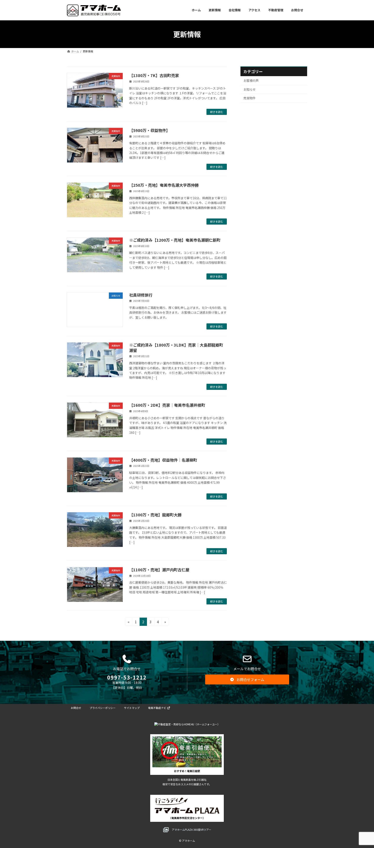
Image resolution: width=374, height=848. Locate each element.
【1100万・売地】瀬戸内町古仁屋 (159, 569)
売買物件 (249, 98)
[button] (247, 679)
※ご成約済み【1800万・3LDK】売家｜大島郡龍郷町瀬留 (176, 347)
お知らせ (249, 89)
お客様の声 (251, 80)
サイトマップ (132, 708)
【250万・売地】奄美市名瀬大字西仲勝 (164, 185)
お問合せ (76, 708)
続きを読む (216, 112)
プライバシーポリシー (103, 708)
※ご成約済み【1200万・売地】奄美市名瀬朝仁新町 (175, 240)
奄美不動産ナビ (157, 708)
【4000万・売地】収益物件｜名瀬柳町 (163, 460)
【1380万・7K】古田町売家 (154, 75)
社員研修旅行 (141, 295)
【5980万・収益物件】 (149, 130)
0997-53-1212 (127, 677)
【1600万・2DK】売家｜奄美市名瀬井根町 (167, 405)
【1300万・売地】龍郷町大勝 (155, 514)
